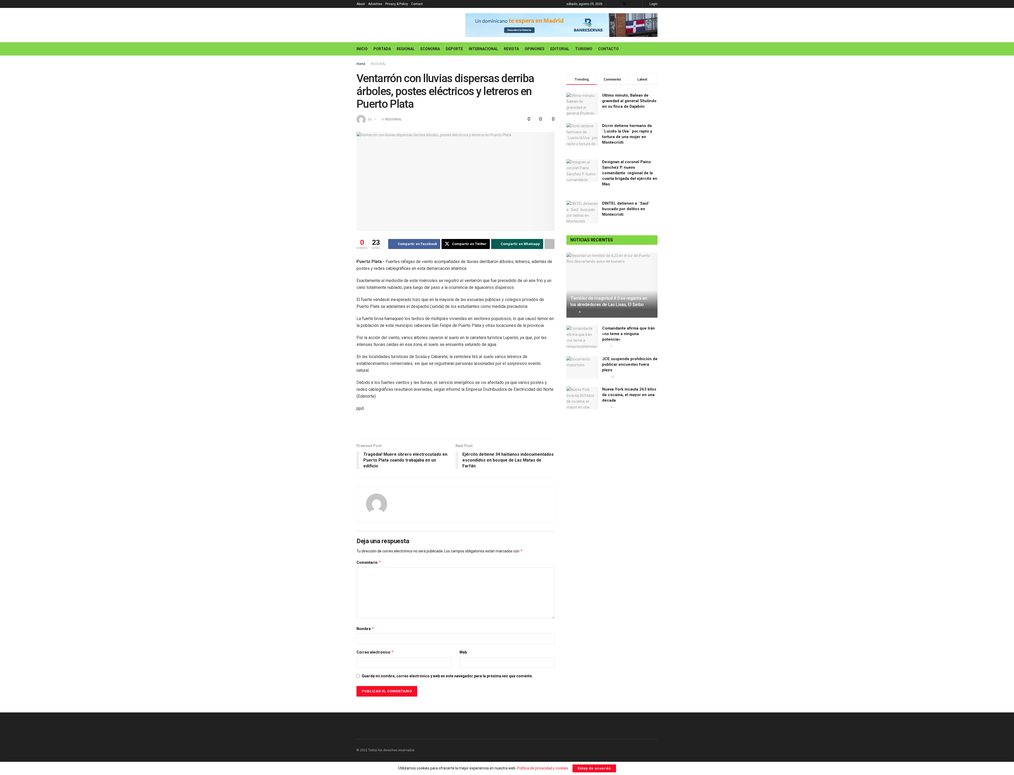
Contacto (608, 49)
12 (612, 377)
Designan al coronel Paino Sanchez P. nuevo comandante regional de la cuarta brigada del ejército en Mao (629, 172)
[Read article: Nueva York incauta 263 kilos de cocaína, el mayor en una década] (582, 398)
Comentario (368, 562)
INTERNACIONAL (483, 49)
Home (360, 64)
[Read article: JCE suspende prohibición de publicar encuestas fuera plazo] (582, 367)
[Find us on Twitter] (624, 4)
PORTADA (382, 49)
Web (463, 652)
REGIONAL (406, 49)
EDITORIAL (559, 49)
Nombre (365, 628)
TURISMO (583, 49)
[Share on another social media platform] (549, 244)
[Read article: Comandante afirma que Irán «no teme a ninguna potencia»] (582, 337)
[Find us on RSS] (637, 4)
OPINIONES (534, 49)
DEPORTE (454, 49)
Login (653, 4)
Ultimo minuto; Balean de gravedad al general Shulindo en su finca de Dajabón (629, 101)
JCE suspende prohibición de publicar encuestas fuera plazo (630, 364)
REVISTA (511, 49)
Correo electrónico (375, 652)
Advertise (375, 4)
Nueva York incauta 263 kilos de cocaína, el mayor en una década (629, 395)
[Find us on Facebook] (617, 4)
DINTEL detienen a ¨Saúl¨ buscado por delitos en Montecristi (626, 209)
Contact (417, 4)
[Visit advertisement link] (561, 25)
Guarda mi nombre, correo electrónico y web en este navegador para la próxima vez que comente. (447, 676)
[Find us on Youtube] (631, 4)
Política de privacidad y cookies (542, 768)
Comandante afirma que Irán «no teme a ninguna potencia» (628, 334)
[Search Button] (656, 48)
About (360, 4)
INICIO (362, 49)
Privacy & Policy (396, 4)
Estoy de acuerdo (594, 768)
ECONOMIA (430, 49)
